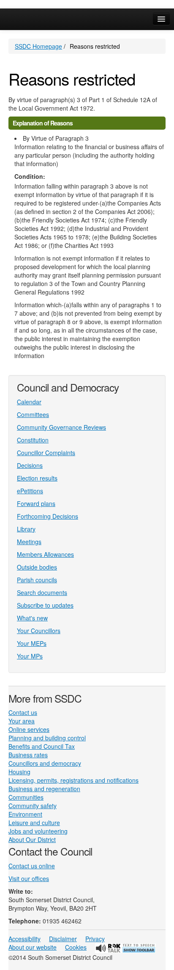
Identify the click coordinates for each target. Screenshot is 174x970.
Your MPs (30, 656)
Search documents (42, 592)
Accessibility (24, 938)
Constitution (33, 440)
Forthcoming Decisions (47, 516)
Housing (19, 771)
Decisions (30, 465)
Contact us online (31, 866)
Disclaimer (63, 938)
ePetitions (30, 490)
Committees (33, 414)
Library (26, 529)
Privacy (95, 938)
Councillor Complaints (46, 452)
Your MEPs (31, 643)
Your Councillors (38, 630)
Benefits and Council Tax (41, 746)
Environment (25, 814)
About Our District (32, 839)
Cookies (76, 947)
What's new (32, 618)
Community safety (32, 805)
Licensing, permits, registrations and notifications (73, 780)
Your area (21, 721)
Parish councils (37, 579)
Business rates (28, 754)
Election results (37, 478)
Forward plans (36, 503)
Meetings (29, 541)
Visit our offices (28, 878)
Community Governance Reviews (61, 427)
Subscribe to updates (45, 605)
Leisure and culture (34, 822)
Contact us (22, 712)
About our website (32, 947)
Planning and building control (47, 738)
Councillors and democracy (44, 763)
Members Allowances (45, 554)
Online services (28, 729)
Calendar (29, 401)
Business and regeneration (44, 788)
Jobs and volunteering (38, 831)
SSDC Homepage (38, 46)
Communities (26, 797)
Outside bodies (37, 567)
